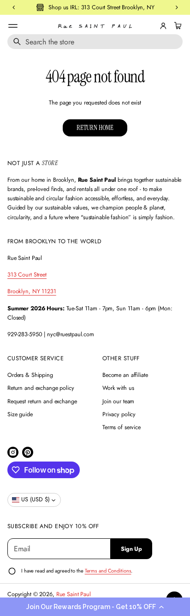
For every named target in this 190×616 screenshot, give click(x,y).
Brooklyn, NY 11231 (31, 291)
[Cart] (177, 25)
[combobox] (95, 41)
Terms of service (121, 427)
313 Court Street (27, 275)
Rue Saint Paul (73, 594)
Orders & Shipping (30, 375)
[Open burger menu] (12, 25)
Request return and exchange (42, 401)
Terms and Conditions (108, 570)
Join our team (118, 401)
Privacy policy (119, 414)
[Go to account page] (163, 25)
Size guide (20, 414)
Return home (95, 127)
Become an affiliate (125, 375)
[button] (95, 607)
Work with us (118, 388)
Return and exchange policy (40, 388)
